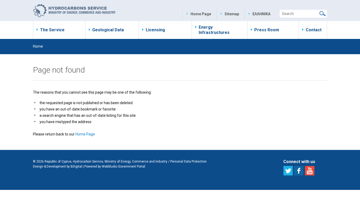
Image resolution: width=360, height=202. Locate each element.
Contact (314, 29)
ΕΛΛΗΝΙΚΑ (261, 14)
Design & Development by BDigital (57, 166)
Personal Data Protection (188, 161)
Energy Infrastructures (214, 30)
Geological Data (108, 29)
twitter (288, 170)
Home (38, 46)
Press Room (266, 29)
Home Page (201, 14)
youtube (309, 170)
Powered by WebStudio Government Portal (114, 166)
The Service (52, 29)
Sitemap (232, 14)
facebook (299, 170)
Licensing (155, 29)
